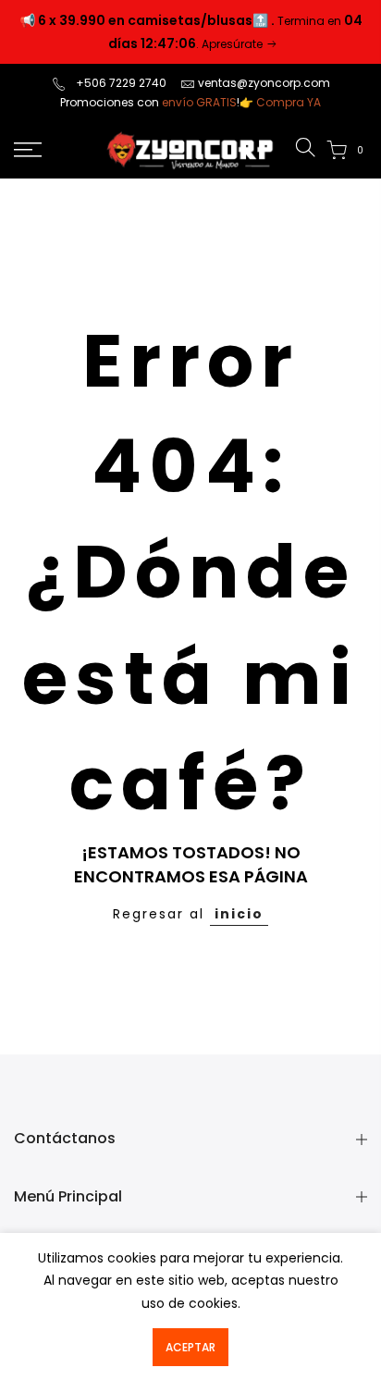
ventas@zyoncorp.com (264, 83)
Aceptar (190, 1347)
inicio (239, 914)
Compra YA (288, 102)
